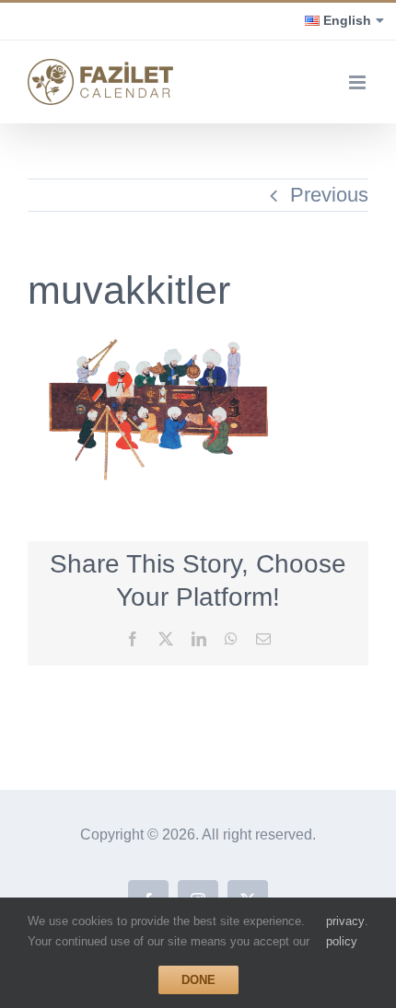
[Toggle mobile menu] (358, 82)
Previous (329, 194)
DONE (198, 980)
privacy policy (345, 931)
